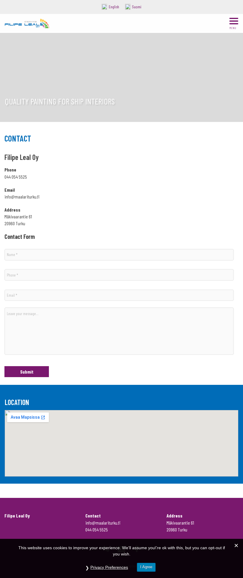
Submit (26, 371)
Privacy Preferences (109, 567)
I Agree (146, 567)
